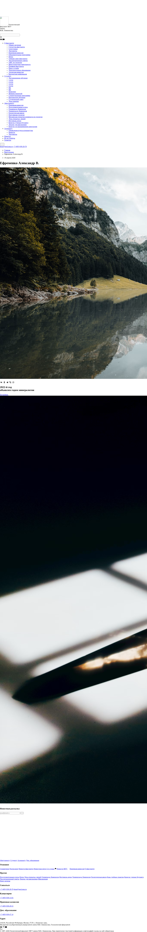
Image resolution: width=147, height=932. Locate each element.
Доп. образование (32, 860)
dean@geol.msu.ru (6, 146)
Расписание (14, 869)
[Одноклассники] (4, 382)
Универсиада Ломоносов (18, 111)
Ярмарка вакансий (15, 93)
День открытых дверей (17, 119)
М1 (10, 88)
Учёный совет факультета (18, 59)
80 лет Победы (9, 138)
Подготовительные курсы (18, 107)
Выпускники (9, 152)
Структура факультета (17, 47)
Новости (12, 132)
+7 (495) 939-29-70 (20, 146)
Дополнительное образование (20, 70)
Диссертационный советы (9, 879)
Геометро (7, 140)
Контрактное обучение (17, 97)
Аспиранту (8, 128)
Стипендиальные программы (19, 95)
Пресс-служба (14, 68)
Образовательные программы (19, 55)
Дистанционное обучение (18, 78)
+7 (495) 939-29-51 (6, 906)
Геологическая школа (16, 113)
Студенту (7, 76)
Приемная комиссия (16, 53)
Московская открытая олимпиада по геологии (26, 117)
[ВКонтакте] (1, 382)
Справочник (4, 869)
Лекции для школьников (18, 125)
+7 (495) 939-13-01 (6, 898)
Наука (11, 57)
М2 (10, 90)
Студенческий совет (16, 99)
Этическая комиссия (16, 72)
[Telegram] (7, 382)
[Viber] (10, 382)
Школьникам (43, 879)
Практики (12, 92)
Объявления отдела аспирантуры (21, 130)
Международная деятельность (20, 64)
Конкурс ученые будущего (134, 877)
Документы (13, 51)
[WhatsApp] (13, 382)
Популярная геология (16, 115)
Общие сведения (15, 45)
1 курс (11, 80)
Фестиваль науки (15, 121)
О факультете (9, 43)
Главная (7, 150)
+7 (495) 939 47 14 (6, 914)
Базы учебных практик (115, 877)
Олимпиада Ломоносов (17, 109)
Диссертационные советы (18, 60)
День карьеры (14, 101)
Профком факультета (16, 66)
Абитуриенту (9, 103)
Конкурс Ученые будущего (18, 123)
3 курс (11, 84)
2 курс (11, 82)
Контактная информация (18, 74)
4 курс (11, 86)
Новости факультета (26, 869)
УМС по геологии (15, 62)
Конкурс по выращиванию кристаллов (23, 127)
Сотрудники (13, 49)
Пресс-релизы (5, 881)
